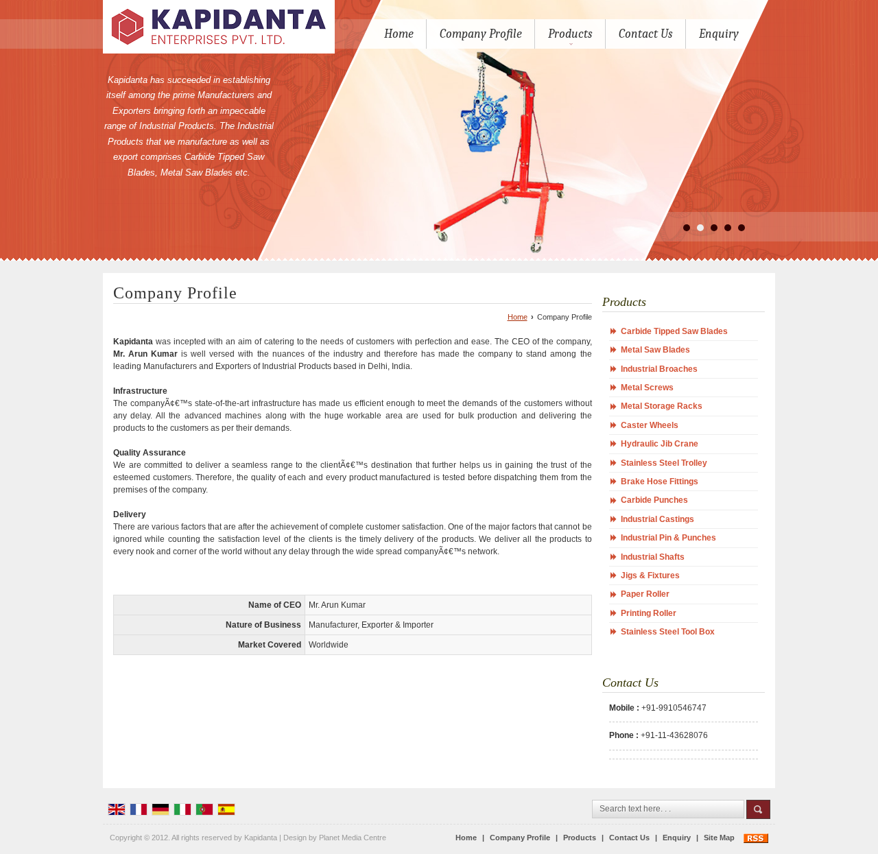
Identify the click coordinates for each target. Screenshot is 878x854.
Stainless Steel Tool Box (668, 632)
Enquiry (719, 34)
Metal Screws (647, 387)
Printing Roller (648, 613)
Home (399, 34)
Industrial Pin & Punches (668, 538)
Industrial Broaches (659, 369)
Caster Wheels (649, 425)
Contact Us (646, 34)
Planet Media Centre (352, 837)
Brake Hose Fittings (659, 481)
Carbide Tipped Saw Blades (674, 331)
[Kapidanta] (219, 27)
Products (570, 34)
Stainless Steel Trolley (664, 463)
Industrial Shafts (653, 557)
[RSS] (756, 837)
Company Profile (481, 34)
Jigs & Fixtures (650, 575)
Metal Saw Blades (655, 350)
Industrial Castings (657, 519)
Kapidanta (260, 837)
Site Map (719, 837)
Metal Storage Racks (661, 406)
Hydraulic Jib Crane (659, 444)
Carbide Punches (654, 500)
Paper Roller (645, 594)
